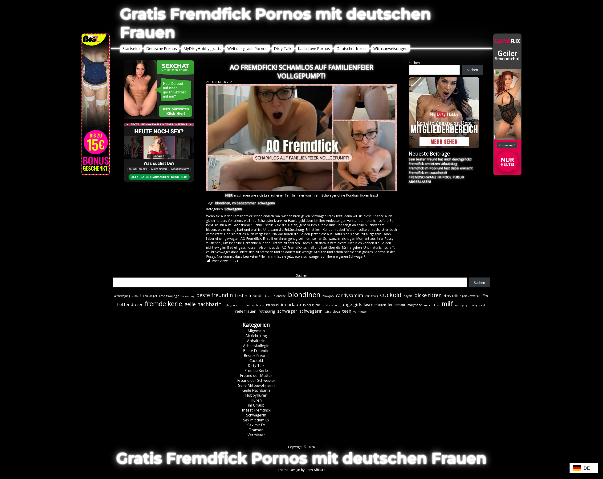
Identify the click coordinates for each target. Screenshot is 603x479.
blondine (280, 296)
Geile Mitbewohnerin (256, 385)
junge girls (351, 304)
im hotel (272, 305)
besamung (187, 296)
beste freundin (214, 295)
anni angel (150, 296)
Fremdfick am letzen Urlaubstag (433, 163)
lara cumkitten (375, 305)
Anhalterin (256, 340)
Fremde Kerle (256, 370)
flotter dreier (130, 304)
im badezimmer (244, 203)
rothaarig (266, 311)
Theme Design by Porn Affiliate (301, 469)
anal (136, 295)
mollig (473, 305)
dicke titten (428, 295)
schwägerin (266, 203)
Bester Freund (256, 355)
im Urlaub (256, 405)
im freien (258, 305)
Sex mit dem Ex (256, 420)
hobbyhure (231, 305)
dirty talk (451, 295)
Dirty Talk (282, 48)
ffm (485, 295)
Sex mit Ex (256, 425)
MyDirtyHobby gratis (202, 48)
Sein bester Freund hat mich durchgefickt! (440, 159)
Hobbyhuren (256, 395)
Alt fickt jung (256, 335)
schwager (287, 311)
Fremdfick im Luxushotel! (428, 172)
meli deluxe (432, 305)
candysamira (349, 295)
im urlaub (291, 304)
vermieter (360, 312)
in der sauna (330, 305)
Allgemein (256, 330)
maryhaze (414, 305)
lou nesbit (396, 304)
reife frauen (245, 311)
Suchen (414, 62)
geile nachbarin (203, 304)
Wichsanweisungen (390, 48)
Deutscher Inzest (352, 48)
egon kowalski (470, 296)
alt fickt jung (122, 296)
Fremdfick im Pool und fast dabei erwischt (441, 168)
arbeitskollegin (169, 296)
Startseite (131, 48)
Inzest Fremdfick (256, 410)
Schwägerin (233, 209)
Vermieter (256, 435)
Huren (256, 400)
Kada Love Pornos (314, 48)
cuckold (390, 294)
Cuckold (256, 360)
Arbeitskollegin (256, 345)
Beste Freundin (256, 350)
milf (447, 303)
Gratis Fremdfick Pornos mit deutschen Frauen (275, 23)
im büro (245, 305)
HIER (228, 195)
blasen (268, 296)
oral (482, 305)
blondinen (222, 203)
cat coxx (371, 296)
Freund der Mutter (256, 375)
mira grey (461, 305)
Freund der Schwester (256, 380)
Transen (256, 430)
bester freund (248, 295)
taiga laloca (332, 312)
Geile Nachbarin (256, 390)
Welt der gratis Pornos (247, 48)
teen (346, 311)
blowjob (328, 296)
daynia (407, 296)
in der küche (312, 305)
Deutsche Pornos (161, 48)
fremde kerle (163, 303)
